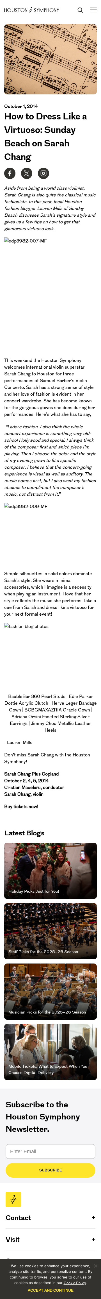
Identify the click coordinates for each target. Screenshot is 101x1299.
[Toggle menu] (93, 10)
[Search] (80, 9)
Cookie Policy (75, 1283)
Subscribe (50, 1170)
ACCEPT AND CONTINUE (51, 1290)
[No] (95, 1266)
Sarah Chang (17, 373)
